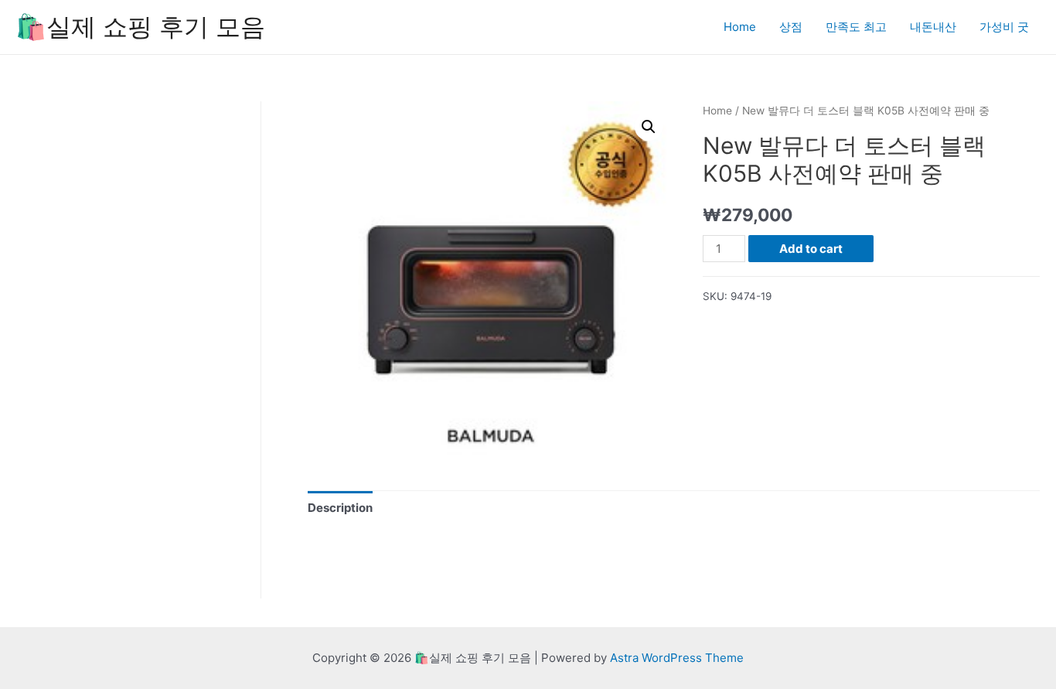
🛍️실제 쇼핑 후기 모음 (140, 27)
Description (340, 507)
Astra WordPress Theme (677, 657)
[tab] (340, 507)
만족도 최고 (856, 26)
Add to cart (811, 248)
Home (740, 26)
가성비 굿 (1004, 26)
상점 (790, 26)
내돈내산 (933, 26)
